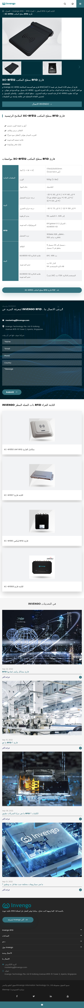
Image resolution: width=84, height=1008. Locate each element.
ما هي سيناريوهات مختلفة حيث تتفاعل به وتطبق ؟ (22, 884)
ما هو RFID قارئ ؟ (10, 742)
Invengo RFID (18, 11)
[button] (4, 67)
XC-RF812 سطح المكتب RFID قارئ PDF (42, 290)
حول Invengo (7, 947)
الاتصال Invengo (42, 104)
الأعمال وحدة (7, 953)
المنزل (7, 11)
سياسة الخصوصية (17, 989)
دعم (3, 941)
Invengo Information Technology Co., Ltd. (35, 985)
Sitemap (6, 989)
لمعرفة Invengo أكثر (18, 919)
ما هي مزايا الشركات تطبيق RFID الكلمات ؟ (20, 813)
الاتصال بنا (6, 959)
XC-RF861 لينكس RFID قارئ (16, 540)
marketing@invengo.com (17, 320)
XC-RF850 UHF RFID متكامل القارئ (19, 449)
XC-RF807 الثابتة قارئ (13, 495)
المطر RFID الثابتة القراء (46, 11)
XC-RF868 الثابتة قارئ (13, 586)
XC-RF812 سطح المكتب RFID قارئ (18, 14)
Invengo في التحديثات (42, 604)
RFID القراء (30, 11)
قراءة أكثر (41, 677)
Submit (12, 392)
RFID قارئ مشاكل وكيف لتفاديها (15, 671)
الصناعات (5, 936)
